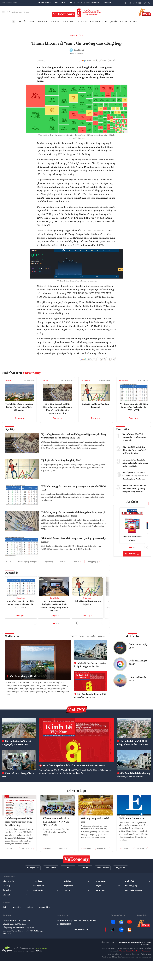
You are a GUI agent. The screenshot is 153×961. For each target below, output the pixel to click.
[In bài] (39, 60)
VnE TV (79, 3)
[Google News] (149, 3)
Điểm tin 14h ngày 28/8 (138, 646)
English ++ (109, 3)
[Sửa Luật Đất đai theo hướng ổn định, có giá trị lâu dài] (134, 760)
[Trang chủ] (13, 21)
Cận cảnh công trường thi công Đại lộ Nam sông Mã (16, 743)
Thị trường (81, 21)
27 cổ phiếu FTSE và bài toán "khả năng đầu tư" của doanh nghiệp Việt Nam (135, 476)
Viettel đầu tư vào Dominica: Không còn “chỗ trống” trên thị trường (19, 407)
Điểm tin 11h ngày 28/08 (138, 662)
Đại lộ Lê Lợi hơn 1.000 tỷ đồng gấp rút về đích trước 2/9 (132, 743)
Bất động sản (111, 21)
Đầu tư (32, 21)
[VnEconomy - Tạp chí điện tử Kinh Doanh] (76, 859)
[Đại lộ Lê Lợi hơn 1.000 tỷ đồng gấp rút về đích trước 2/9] (134, 728)
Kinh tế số (54, 21)
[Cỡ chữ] (43, 60)
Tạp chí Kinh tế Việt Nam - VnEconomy (135, 951)
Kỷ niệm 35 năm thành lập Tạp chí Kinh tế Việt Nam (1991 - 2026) (56, 822)
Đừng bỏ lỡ (11, 573)
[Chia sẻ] (114, 60)
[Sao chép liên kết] (110, 60)
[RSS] (129, 929)
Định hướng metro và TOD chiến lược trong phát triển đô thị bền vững (18, 822)
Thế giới (123, 21)
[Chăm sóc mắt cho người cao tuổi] (19, 760)
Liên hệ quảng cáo (81, 929)
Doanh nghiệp (95, 21)
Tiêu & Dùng (60, 3)
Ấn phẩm (132, 501)
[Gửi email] (105, 60)
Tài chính (42, 21)
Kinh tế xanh (67, 21)
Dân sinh (134, 21)
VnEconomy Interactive (131, 818)
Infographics (91, 636)
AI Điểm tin (132, 636)
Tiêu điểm (21, 21)
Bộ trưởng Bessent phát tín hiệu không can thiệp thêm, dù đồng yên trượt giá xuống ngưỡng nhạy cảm (73, 436)
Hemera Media (41, 948)
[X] (130, 3)
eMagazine (102, 636)
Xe (71, 3)
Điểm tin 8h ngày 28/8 (137, 679)
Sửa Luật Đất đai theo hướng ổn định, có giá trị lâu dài (90, 665)
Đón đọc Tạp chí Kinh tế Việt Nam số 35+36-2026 (90, 696)
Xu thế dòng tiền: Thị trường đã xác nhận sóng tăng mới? (134, 437)
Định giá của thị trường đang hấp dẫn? (61, 460)
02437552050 (65, 924)
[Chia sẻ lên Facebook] (96, 60)
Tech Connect (93, 3)
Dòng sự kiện (76, 791)
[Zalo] (135, 3)
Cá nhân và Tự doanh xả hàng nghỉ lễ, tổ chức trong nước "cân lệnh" (135, 463)
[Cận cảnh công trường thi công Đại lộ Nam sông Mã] (19, 728)
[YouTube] (140, 3)
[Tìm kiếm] (9, 12)
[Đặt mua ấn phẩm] (144, 12)
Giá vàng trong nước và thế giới (94, 820)
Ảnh (4, 907)
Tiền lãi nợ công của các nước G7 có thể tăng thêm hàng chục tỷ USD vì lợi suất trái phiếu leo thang (73, 514)
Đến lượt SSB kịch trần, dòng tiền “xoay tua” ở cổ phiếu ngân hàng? (134, 450)
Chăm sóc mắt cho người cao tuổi (18, 775)
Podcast (82, 636)
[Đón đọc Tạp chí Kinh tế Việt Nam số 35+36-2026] (76, 740)
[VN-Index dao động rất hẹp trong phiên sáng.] (76, 250)
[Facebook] (125, 3)
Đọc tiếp (10, 429)
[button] (54, 623)
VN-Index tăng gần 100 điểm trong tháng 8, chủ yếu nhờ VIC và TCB (134, 407)
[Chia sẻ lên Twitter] (101, 60)
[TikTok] (144, 3)
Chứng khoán (44, 3)
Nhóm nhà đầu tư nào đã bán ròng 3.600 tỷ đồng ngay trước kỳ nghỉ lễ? (73, 540)
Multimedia (12, 636)
